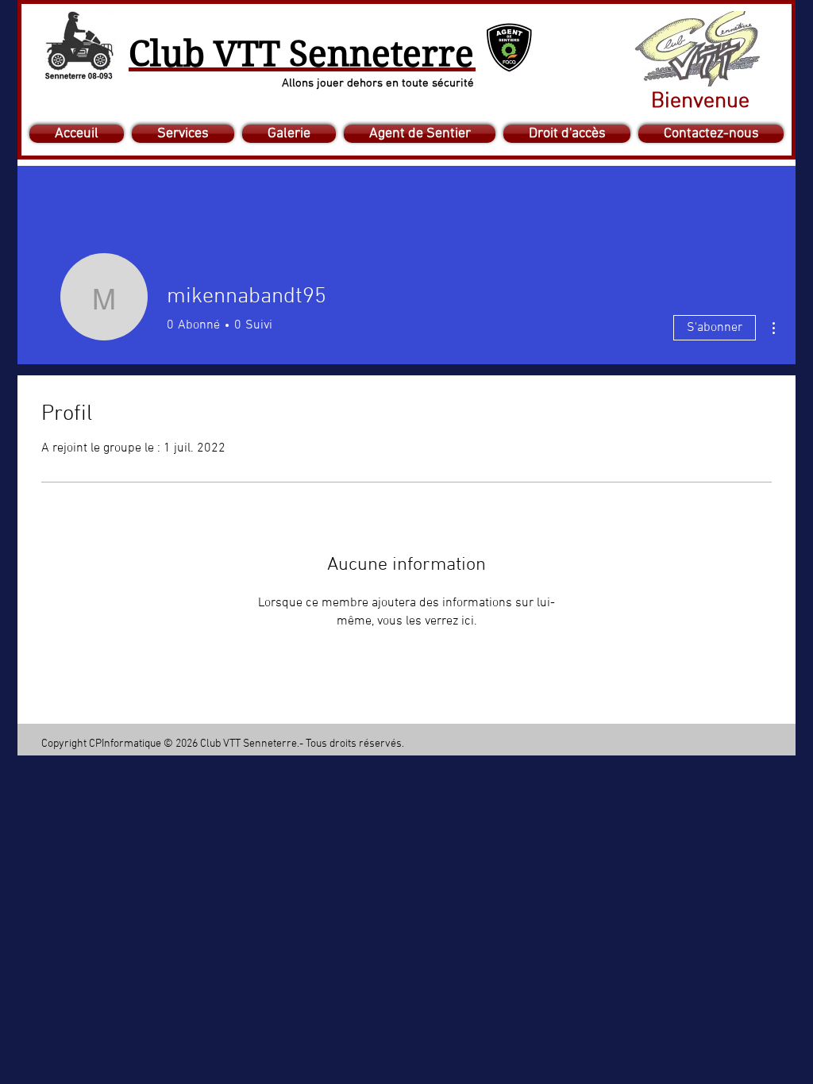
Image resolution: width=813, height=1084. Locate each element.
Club (167, 54)
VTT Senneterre (339, 54)
